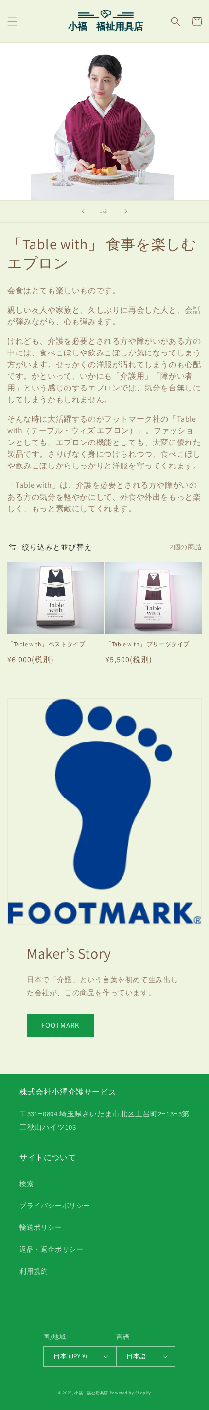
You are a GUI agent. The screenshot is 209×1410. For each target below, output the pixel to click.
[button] (12, 21)
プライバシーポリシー (54, 1205)
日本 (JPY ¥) (70, 1356)
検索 (26, 1183)
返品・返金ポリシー (51, 1249)
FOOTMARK (60, 1025)
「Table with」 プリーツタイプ (147, 644)
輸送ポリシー (40, 1227)
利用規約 (33, 1271)
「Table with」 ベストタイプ (46, 644)
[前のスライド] (83, 211)
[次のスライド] (126, 211)
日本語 (136, 1356)
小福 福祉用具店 (91, 1392)
